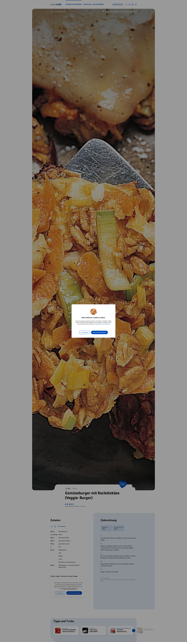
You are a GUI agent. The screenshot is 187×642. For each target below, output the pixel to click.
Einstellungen (84, 332)
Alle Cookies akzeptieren (99, 332)
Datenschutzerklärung (104, 324)
